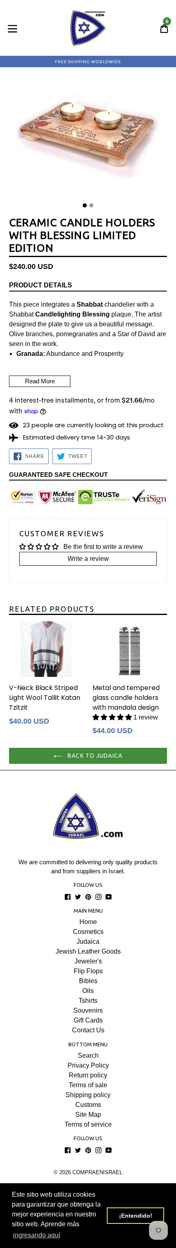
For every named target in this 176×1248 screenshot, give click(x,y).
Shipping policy (88, 1094)
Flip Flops (88, 971)
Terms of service (88, 1124)
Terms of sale (88, 1085)
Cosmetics (88, 931)
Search (88, 1055)
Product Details (40, 285)
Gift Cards (88, 1020)
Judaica (88, 941)
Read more (40, 381)
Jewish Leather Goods (88, 951)
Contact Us (88, 1030)
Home (88, 921)
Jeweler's (88, 961)
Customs (88, 1104)
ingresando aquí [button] (36, 1235)
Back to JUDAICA (94, 755)
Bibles (88, 980)
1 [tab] (85, 205)
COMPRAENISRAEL (97, 1172)
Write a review (88, 558)
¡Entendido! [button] (135, 1215)
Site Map (88, 1114)
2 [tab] (91, 205)
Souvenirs (88, 1010)
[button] (112, 717)
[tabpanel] (88, 138)
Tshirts (88, 1000)
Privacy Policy (88, 1065)
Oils (88, 990)
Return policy (88, 1075)
